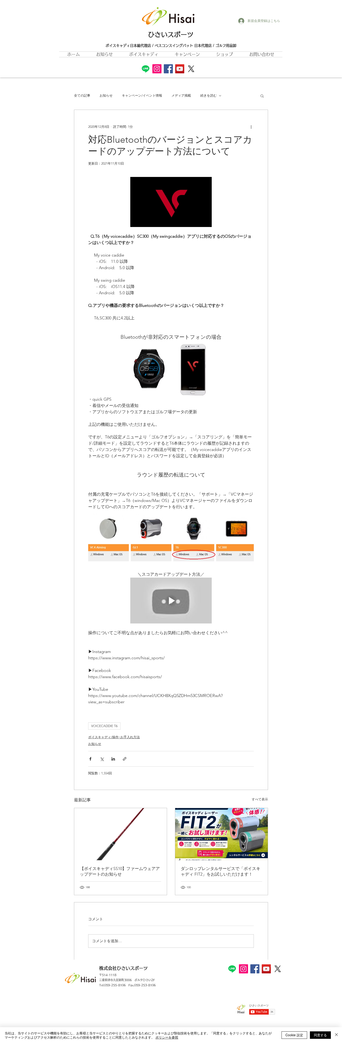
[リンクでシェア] (124, 759)
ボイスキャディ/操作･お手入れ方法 (114, 737)
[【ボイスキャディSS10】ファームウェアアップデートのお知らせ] (120, 834)
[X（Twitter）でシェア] (102, 759)
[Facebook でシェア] (90, 759)
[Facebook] (168, 68)
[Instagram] (156, 68)
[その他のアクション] (251, 126)
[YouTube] (179, 68)
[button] (187, 54)
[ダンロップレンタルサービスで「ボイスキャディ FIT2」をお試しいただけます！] (221, 834)
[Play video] (171, 600)
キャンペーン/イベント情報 (142, 95)
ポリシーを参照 (166, 1037)
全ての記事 (82, 95)
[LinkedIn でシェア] (113, 759)
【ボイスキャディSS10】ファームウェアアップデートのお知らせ (120, 871)
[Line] (145, 68)
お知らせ (106, 95)
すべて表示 (260, 799)
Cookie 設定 (294, 1035)
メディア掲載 (181, 95)
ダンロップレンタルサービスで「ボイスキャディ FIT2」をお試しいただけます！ (220, 871)
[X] (191, 68)
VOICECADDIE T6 (104, 726)
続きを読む (208, 95)
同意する (320, 1035)
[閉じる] (336, 1035)
